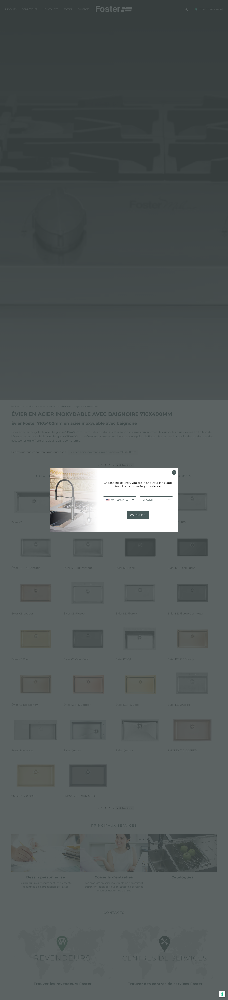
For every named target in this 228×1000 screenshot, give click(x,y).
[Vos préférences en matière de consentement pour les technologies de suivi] (222, 994)
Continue (136, 515)
